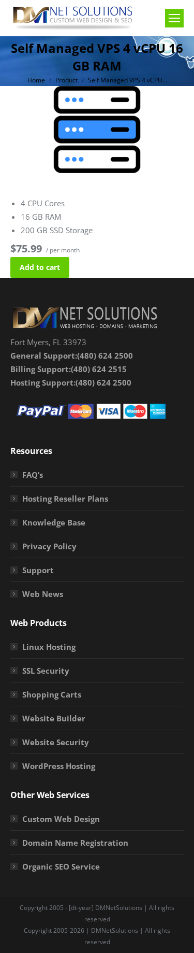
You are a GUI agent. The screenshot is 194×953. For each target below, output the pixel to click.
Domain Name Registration (75, 842)
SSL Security (45, 670)
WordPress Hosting (58, 766)
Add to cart (40, 267)
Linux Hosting (49, 647)
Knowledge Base (53, 522)
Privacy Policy (49, 546)
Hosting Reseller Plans (65, 498)
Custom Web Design (61, 819)
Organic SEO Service (61, 866)
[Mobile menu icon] (174, 18)
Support (38, 570)
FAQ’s (32, 475)
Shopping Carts (51, 694)
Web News (42, 594)
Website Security (55, 742)
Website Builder (53, 718)
